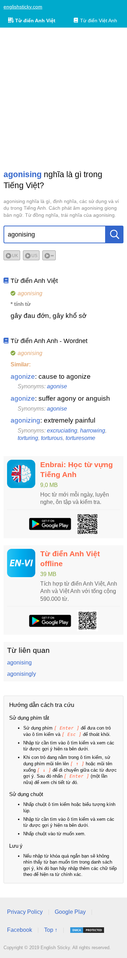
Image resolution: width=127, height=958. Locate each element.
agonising (19, 663)
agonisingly (21, 674)
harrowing (92, 431)
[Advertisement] (63, 98)
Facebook (19, 930)
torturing (28, 438)
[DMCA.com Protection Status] (87, 930)
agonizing (25, 420)
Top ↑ (51, 930)
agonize (23, 376)
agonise (57, 386)
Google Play (70, 912)
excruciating (62, 431)
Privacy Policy (25, 912)
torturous (52, 438)
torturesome (80, 438)
